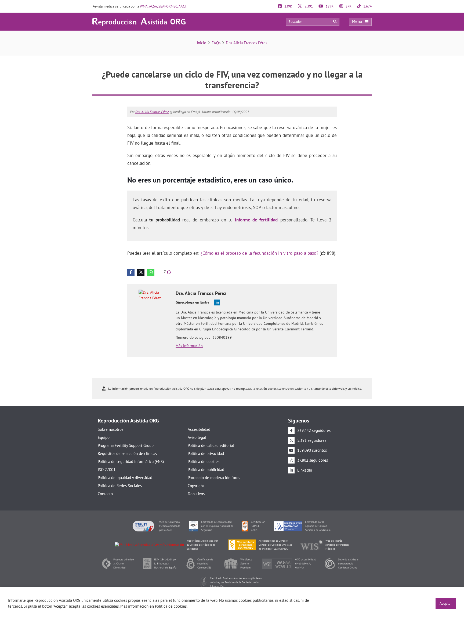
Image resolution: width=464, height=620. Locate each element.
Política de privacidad (206, 453)
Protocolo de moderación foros (214, 478)
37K (348, 6)
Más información (189, 345)
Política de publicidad (206, 470)
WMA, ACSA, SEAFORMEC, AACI (163, 6)
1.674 (367, 6)
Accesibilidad (199, 429)
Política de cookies (203, 461)
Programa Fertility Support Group (126, 445)
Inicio (201, 42)
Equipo (104, 437)
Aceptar (446, 603)
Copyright (196, 486)
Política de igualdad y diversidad (125, 478)
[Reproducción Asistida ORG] (139, 21)
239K (288, 6)
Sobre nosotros (110, 429)
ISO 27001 (106, 470)
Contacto (105, 494)
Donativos (196, 494)
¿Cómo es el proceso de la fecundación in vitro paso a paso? (259, 253)
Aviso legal (197, 437)
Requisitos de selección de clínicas (127, 453)
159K (329, 6)
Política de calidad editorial (211, 445)
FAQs (216, 42)
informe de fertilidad (256, 220)
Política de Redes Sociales (120, 486)
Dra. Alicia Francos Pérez (246, 42)
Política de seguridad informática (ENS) (131, 461)
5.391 (308, 6)
